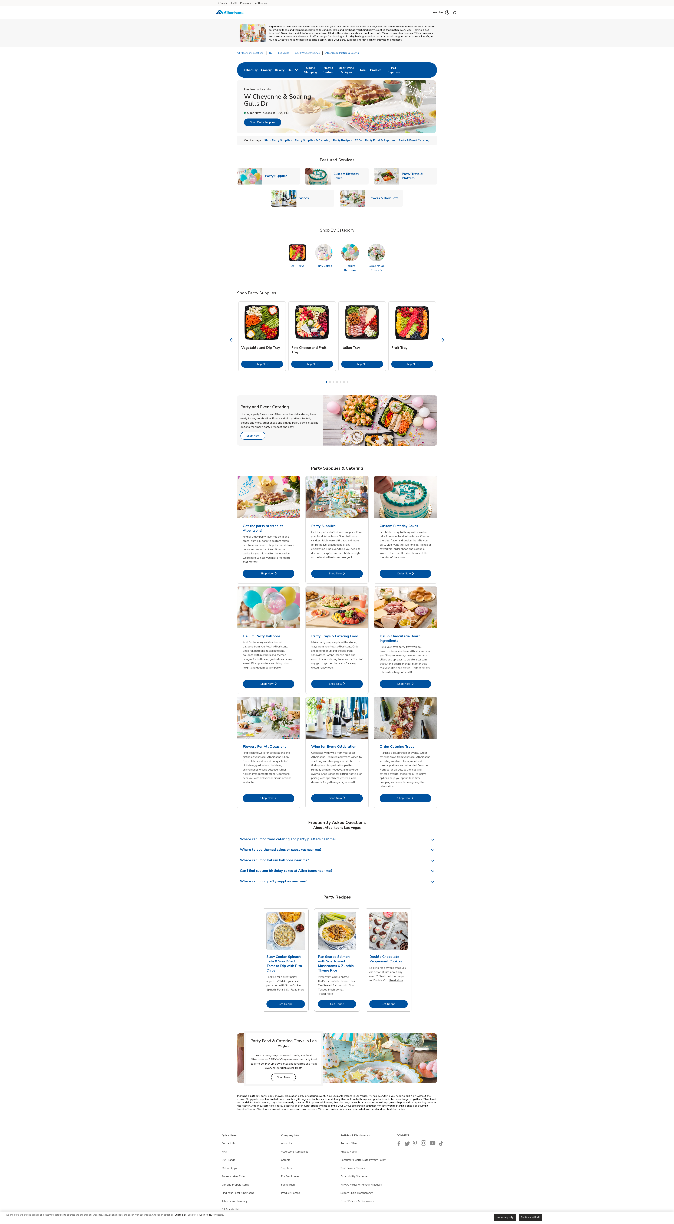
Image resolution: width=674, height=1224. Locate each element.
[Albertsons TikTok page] (441, 1145)
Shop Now (269, 364)
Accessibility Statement (355, 1176)
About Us (286, 1143)
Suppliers (286, 1168)
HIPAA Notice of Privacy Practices (361, 1184)
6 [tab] (344, 382)
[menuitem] (250, 70)
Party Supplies (277, 176)
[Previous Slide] (231, 339)
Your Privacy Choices (353, 1168)
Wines (305, 198)
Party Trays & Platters (419, 176)
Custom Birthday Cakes (351, 176)
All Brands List (230, 1209)
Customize (181, 1214)
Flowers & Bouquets (384, 198)
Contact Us (228, 1143)
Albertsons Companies (294, 1151)
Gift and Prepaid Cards (235, 1184)
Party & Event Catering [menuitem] (413, 140)
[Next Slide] (442, 339)
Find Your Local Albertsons (238, 1193)
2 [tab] (330, 382)
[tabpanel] (262, 336)
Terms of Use (349, 1143)
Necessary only (505, 1217)
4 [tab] (337, 382)
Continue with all (530, 1217)
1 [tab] (326, 382)
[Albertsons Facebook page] (400, 1145)
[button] (441, 12)
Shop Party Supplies (262, 122)
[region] (337, 1218)
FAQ (224, 1151)
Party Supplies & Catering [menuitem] (312, 140)
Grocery (222, 3)
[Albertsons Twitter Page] (407, 1145)
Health (233, 3)
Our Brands (228, 1160)
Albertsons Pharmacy (234, 1201)
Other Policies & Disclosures (357, 1201)
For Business (261, 3)
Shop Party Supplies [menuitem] (278, 140)
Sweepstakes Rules (234, 1176)
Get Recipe (292, 1004)
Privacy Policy (349, 1151)
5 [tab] (340, 382)
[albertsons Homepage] (230, 12)
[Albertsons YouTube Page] (433, 1145)
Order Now (414, 573)
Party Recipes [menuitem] (342, 140)
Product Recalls (290, 1193)
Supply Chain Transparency (357, 1193)
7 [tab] (347, 382)
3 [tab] (333, 382)
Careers (285, 1160)
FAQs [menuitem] (358, 140)
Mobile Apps (229, 1168)
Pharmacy (245, 3)
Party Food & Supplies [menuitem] (380, 140)
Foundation (288, 1184)
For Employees (290, 1176)
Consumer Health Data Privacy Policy (363, 1160)
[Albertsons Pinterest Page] (415, 1145)
